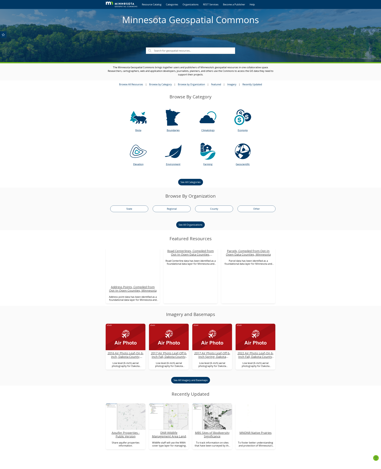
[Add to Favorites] (3, 34)
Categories (172, 4)
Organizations (191, 4)
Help (252, 4)
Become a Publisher (234, 4)
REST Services (210, 4)
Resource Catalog (151, 4)
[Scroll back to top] (376, 458)
